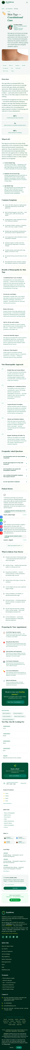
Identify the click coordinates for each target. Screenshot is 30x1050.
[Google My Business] (1, 517)
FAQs (12, 68)
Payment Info (23, 783)
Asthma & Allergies (7, 980)
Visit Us (6, 827)
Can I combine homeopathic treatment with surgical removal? (15, 475)
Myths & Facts (7, 815)
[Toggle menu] (27, 2)
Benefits (23, 65)
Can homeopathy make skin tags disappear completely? (15, 457)
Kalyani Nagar (22, 1019)
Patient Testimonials (9, 821)
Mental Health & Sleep (8, 989)
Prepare (12, 71)
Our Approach (5, 68)
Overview (4, 65)
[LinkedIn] (13, 937)
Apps (3, 967)
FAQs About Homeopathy (8, 719)
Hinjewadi (19, 1022)
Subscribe (15, 888)
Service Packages (6, 954)
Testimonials (18, 68)
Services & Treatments (7, 951)
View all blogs (6, 871)
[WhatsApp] (3, 937)
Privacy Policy (7, 1044)
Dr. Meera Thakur (18, 24)
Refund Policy (14, 1031)
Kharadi (5, 1019)
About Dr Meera (8, 823)
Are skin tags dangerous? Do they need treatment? (15, 463)
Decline (11, 1047)
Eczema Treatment (6, 716)
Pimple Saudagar (11, 1024)
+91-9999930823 (8, 1003)
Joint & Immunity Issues (8, 987)
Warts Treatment (6, 713)
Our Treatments (9, 8)
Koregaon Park (6, 1021)
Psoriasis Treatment (17, 713)
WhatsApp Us (15, 900)
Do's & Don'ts (7, 817)
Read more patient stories (14, 545)
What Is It (11, 65)
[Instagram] (10, 937)
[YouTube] (17, 937)
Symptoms (17, 65)
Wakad (23, 1022)
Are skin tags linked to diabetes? (15, 482)
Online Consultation (9, 825)
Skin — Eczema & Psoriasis (9, 982)
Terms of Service (21, 1031)
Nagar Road (19, 1024)
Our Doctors (5, 948)
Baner (10, 1022)
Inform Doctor (5, 71)
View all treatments (7, 803)
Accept (18, 1047)
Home (3, 8)
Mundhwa (24, 1021)
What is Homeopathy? (9, 813)
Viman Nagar (11, 1019)
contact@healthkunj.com (10, 1005)
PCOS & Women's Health (8, 978)
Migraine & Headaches (8, 984)
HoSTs (3, 964)
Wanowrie (6, 1022)
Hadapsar (12, 1021)
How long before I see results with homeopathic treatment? (15, 469)
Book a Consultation (14, 775)
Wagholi (16, 1019)
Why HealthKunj (6, 956)
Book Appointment (6, 962)
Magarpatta (18, 1021)
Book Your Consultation (14, 702)
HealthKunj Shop (6, 969)
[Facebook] (6, 937)
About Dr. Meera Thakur (19, 716)
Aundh (14, 1022)
